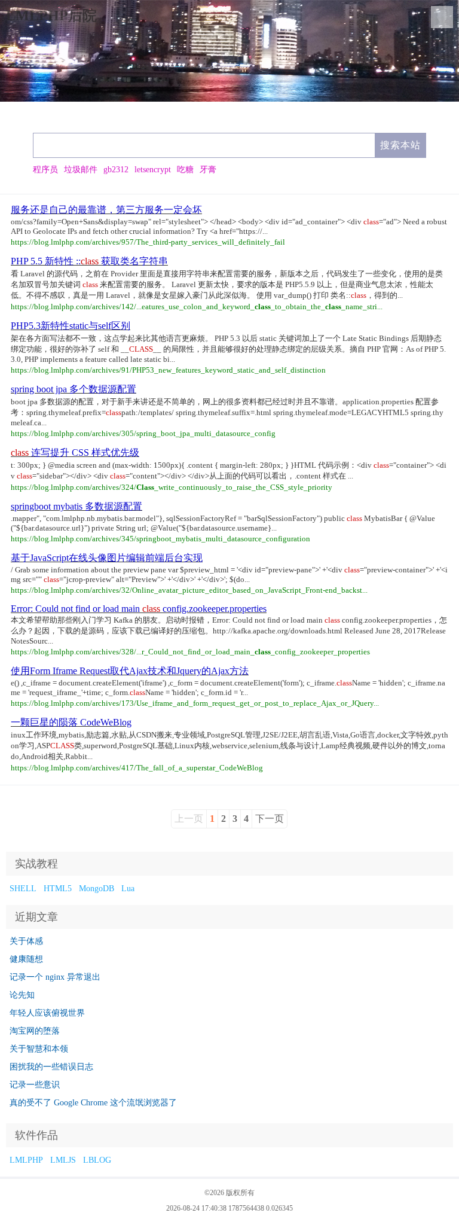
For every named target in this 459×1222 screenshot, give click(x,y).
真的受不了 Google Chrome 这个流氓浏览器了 (93, 1102)
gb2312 (115, 169)
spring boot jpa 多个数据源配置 (73, 389)
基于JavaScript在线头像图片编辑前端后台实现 (107, 558)
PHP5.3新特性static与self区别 (70, 326)
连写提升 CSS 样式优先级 (75, 452)
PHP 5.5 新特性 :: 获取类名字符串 (89, 261)
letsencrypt (152, 169)
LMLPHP (26, 1160)
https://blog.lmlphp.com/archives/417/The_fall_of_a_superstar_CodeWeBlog (137, 767)
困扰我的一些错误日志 (51, 1066)
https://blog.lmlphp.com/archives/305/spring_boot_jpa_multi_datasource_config (143, 433)
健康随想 (26, 959)
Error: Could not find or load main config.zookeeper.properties (139, 609)
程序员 (45, 169)
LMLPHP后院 (51, 15)
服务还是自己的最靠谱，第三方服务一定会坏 (106, 210)
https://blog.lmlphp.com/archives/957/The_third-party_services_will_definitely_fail (148, 241)
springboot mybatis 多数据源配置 (76, 506)
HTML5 (58, 888)
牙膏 (208, 169)
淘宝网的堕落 (35, 1030)
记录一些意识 (35, 1084)
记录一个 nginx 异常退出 (55, 977)
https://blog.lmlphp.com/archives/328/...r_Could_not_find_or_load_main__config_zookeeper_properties (190, 651)
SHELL (23, 888)
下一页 (269, 818)
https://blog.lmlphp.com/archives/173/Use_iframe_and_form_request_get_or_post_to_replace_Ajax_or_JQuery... (195, 703)
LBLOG (97, 1160)
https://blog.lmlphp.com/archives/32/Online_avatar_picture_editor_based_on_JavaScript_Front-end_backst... (189, 590)
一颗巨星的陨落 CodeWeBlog (71, 722)
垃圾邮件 (80, 169)
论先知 (22, 995)
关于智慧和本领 (39, 1048)
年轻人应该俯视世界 (47, 1012)
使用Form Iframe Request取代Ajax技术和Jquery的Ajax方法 (130, 671)
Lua (127, 888)
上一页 (189, 818)
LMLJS (63, 1160)
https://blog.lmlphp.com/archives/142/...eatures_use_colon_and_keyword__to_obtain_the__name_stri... (196, 306)
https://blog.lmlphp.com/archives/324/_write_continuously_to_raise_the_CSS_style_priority (171, 487)
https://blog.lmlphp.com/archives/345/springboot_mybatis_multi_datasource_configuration (160, 538)
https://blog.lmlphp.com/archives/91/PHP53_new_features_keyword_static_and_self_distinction (168, 369)
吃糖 (185, 169)
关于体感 (26, 941)
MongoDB (96, 888)
